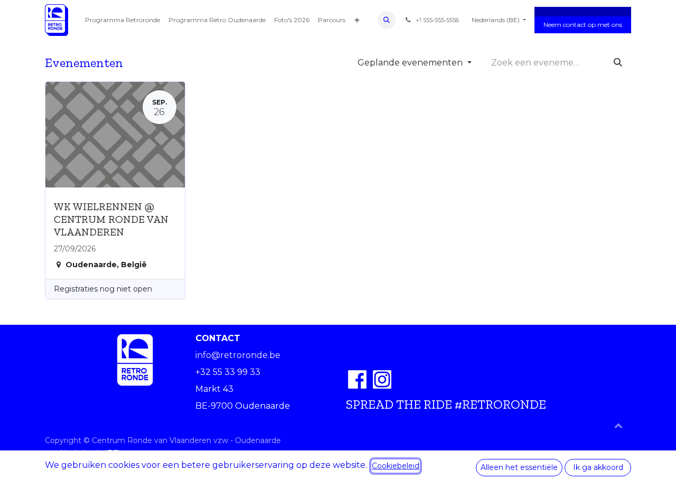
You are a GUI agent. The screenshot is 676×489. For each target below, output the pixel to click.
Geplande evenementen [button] (411, 63)
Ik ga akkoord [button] (598, 467)
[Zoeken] (618, 63)
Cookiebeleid (395, 466)
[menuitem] (122, 20)
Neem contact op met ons (582, 25)
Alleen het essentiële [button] (519, 467)
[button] (387, 20)
